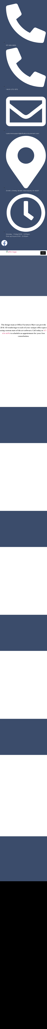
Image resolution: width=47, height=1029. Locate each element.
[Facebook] (4, 243)
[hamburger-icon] (43, 253)
